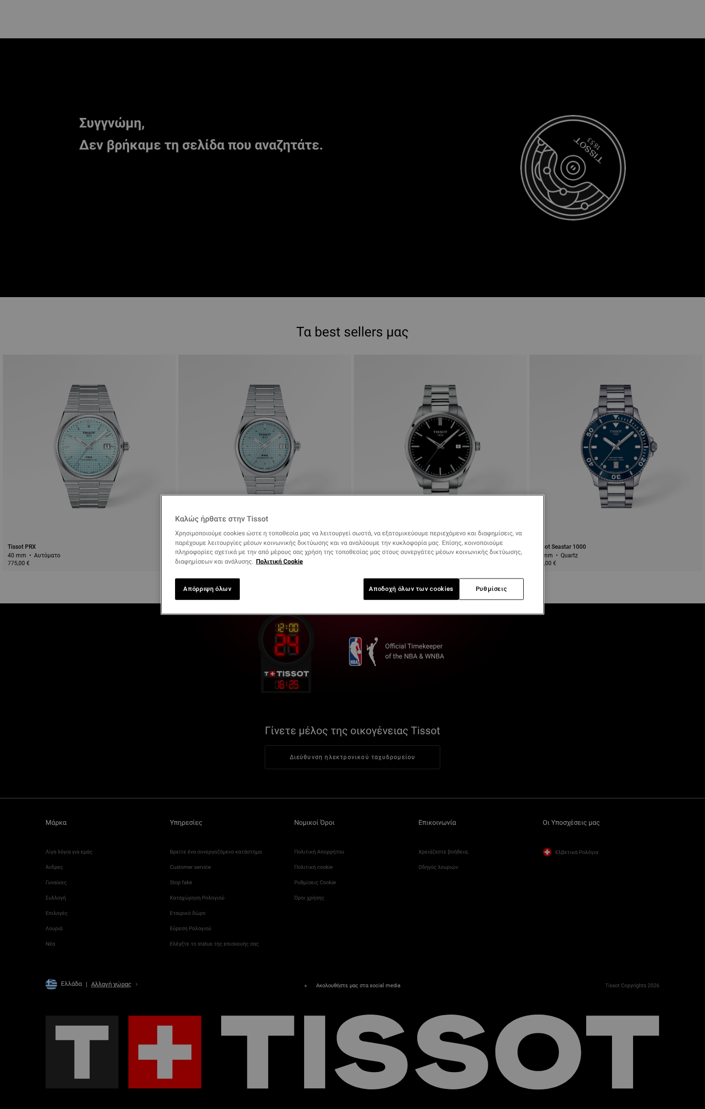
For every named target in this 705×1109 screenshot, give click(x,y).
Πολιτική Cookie (279, 562)
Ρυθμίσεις (491, 588)
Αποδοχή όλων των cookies (411, 588)
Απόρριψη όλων (207, 588)
